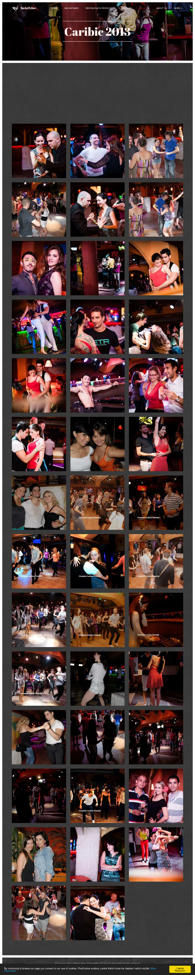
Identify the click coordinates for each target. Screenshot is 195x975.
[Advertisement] (97, 98)
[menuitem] (56, 8)
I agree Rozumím (180, 969)
